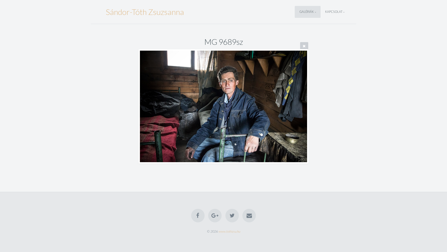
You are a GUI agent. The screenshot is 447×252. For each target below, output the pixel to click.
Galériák (306, 12)
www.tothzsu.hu (229, 231)
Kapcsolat (334, 12)
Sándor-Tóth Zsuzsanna (145, 12)
